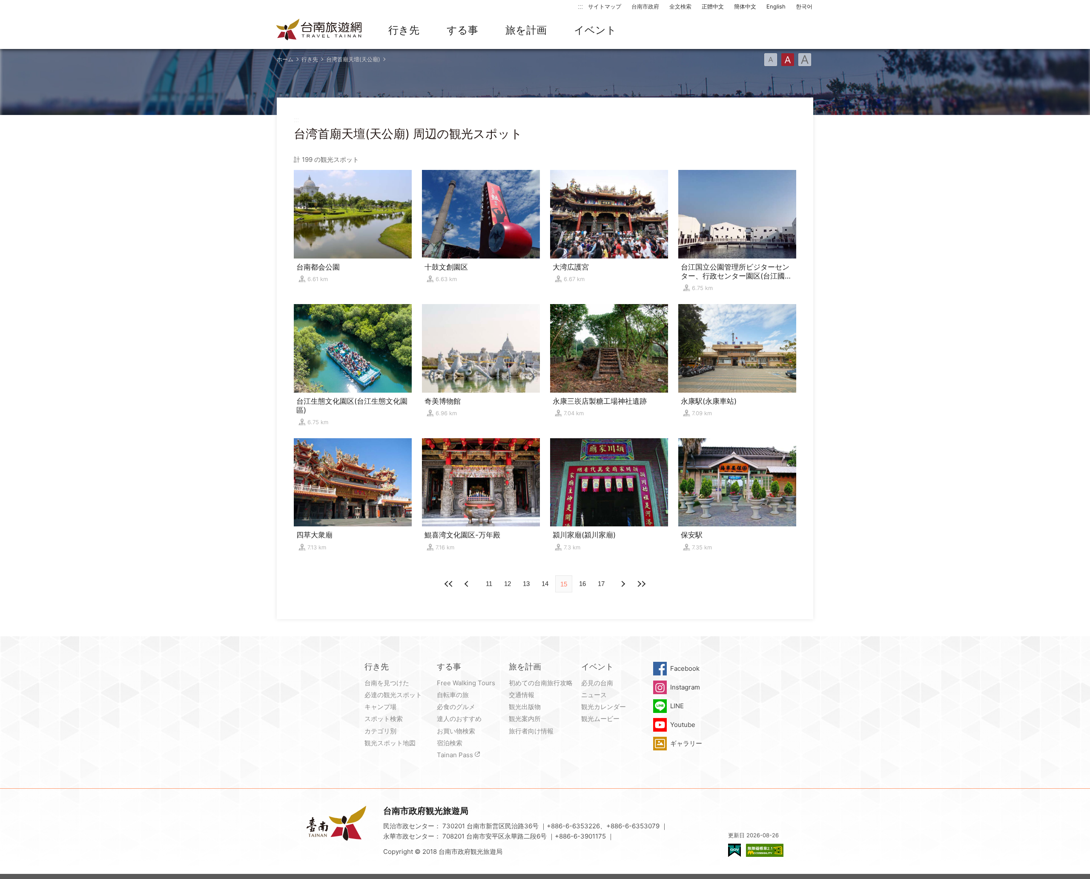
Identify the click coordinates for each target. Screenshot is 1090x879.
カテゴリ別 (380, 731)
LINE (677, 706)
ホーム (285, 59)
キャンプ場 (380, 707)
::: (580, 6)
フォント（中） (787, 59)
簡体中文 (745, 6)
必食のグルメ (456, 707)
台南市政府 (645, 6)
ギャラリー (686, 743)
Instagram (685, 687)
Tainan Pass (455, 755)
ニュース (594, 695)
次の (467, 583)
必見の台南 (597, 683)
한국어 (804, 6)
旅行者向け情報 (531, 731)
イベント (595, 30)
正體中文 (713, 6)
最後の (641, 583)
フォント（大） (804, 59)
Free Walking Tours (466, 683)
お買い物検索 (456, 731)
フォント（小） (770, 59)
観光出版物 (525, 707)
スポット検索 (383, 719)
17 (601, 583)
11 (489, 583)
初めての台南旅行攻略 (541, 683)
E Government (734, 850)
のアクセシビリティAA (764, 850)
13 (526, 583)
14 (545, 583)
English (776, 6)
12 (507, 583)
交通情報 (521, 695)
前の (622, 583)
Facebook (685, 668)
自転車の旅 (453, 695)
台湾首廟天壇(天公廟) (353, 59)
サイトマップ (604, 6)
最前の (448, 583)
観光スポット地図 (390, 743)
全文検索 (680, 6)
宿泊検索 (449, 743)
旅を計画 (526, 30)
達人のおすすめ (459, 719)
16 (582, 583)
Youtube (682, 725)
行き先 (403, 30)
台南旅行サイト (319, 30)
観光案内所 (525, 719)
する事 (462, 30)
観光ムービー (600, 719)
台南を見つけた (386, 683)
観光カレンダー (603, 707)
